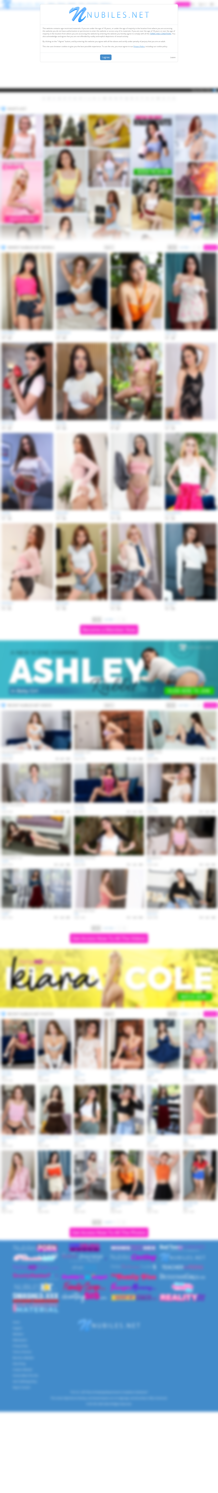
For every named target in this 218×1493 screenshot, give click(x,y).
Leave (172, 57)
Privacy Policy (139, 46)
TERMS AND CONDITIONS (160, 33)
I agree (106, 57)
